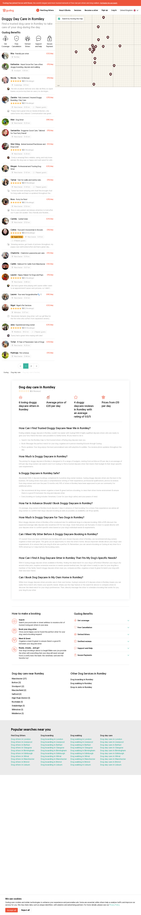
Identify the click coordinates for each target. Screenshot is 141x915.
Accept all (11, 910)
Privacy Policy (114, 905)
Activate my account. (108, 3)
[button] (101, 620)
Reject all (25, 910)
